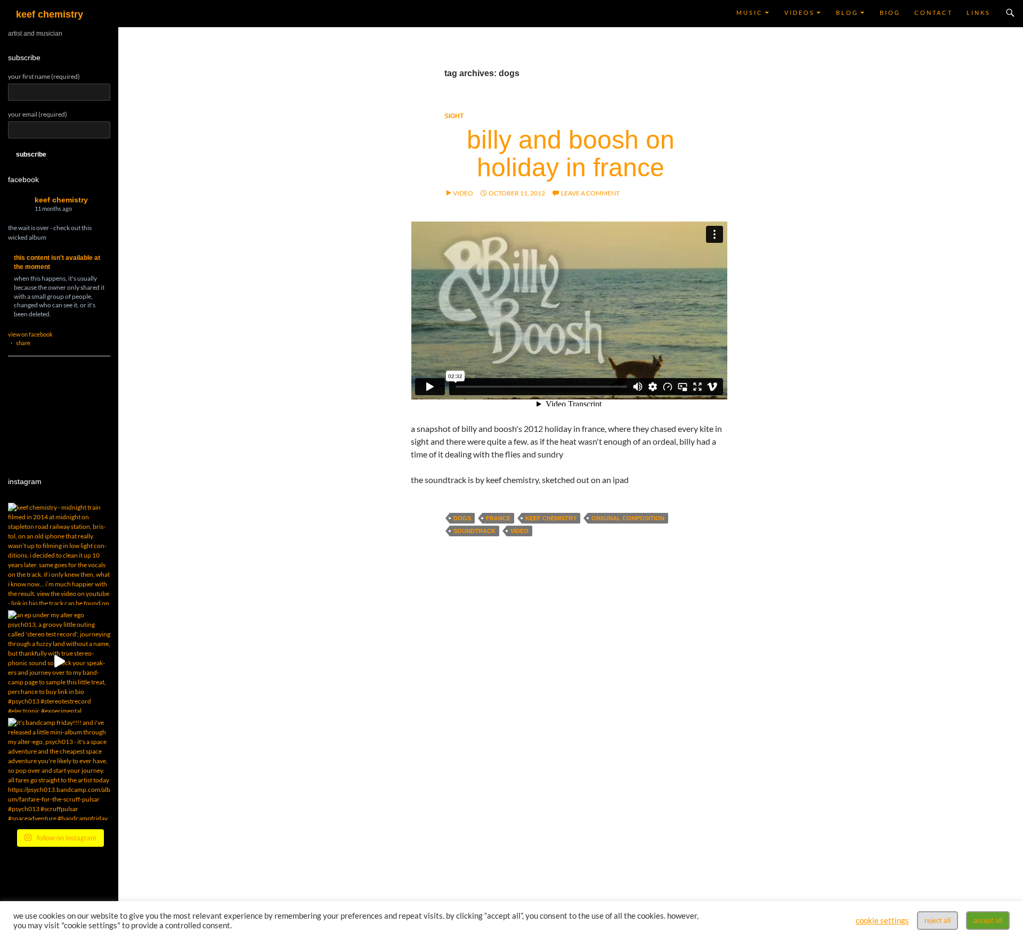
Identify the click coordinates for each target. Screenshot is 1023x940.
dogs (462, 518)
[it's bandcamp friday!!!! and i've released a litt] (59, 769)
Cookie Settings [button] (882, 920)
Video (463, 193)
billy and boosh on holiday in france (571, 154)
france (498, 518)
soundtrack (474, 531)
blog (847, 12)
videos (799, 12)
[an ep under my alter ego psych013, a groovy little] (59, 661)
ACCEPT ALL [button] (987, 920)
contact (933, 12)
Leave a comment (590, 193)
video (519, 531)
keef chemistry (49, 14)
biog (890, 12)
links (978, 12)
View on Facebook (30, 334)
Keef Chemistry (61, 199)
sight (454, 116)
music (749, 12)
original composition (627, 518)
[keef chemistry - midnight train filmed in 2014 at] (59, 554)
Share (23, 342)
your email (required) (37, 114)
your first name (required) (44, 76)
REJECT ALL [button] (937, 920)
